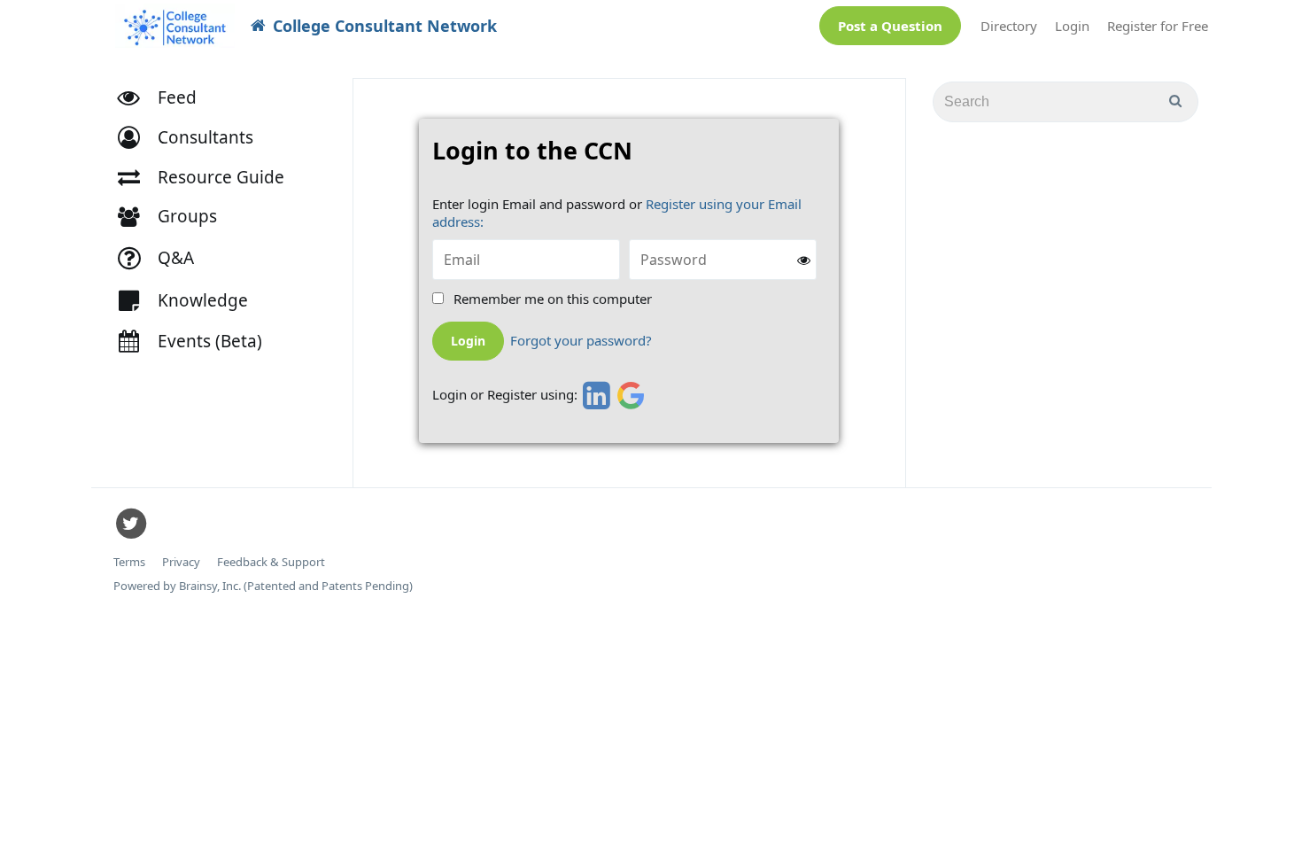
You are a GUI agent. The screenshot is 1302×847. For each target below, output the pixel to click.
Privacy (181, 562)
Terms (129, 562)
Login (1072, 26)
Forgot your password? (581, 340)
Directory (1008, 26)
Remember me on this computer (552, 299)
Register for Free (1157, 26)
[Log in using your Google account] (631, 395)
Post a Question (890, 26)
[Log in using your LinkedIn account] (593, 395)
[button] (193, 138)
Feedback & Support (271, 562)
